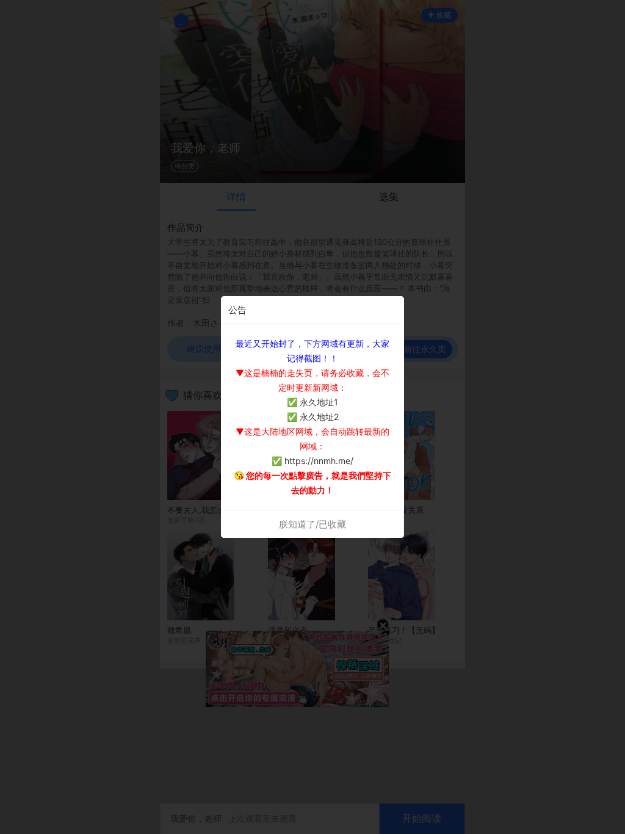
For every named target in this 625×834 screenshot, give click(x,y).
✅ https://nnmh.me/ (312, 460)
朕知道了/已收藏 (312, 524)
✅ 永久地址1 (312, 402)
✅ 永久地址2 (313, 417)
